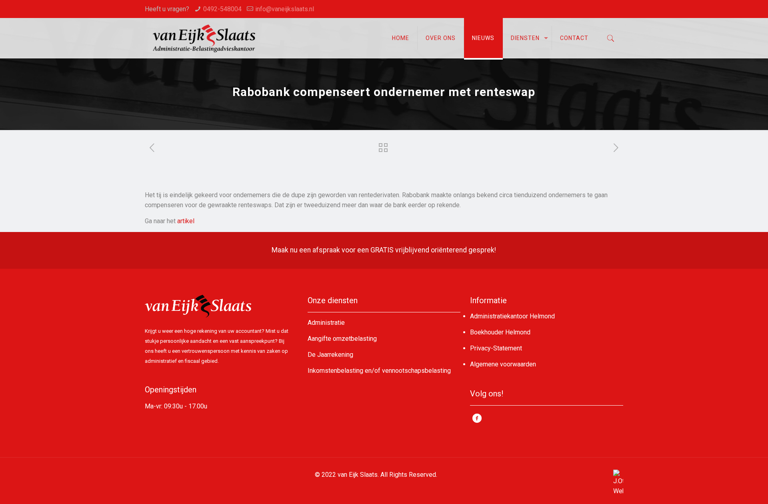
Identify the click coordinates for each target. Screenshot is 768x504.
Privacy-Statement (496, 348)
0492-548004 (222, 9)
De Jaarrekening (330, 354)
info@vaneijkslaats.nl (284, 9)
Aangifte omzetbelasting (342, 338)
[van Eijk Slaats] (204, 38)
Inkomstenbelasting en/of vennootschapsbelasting (379, 370)
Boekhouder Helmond (500, 332)
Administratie (326, 322)
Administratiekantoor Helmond (512, 316)
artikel (185, 221)
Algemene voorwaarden (503, 364)
